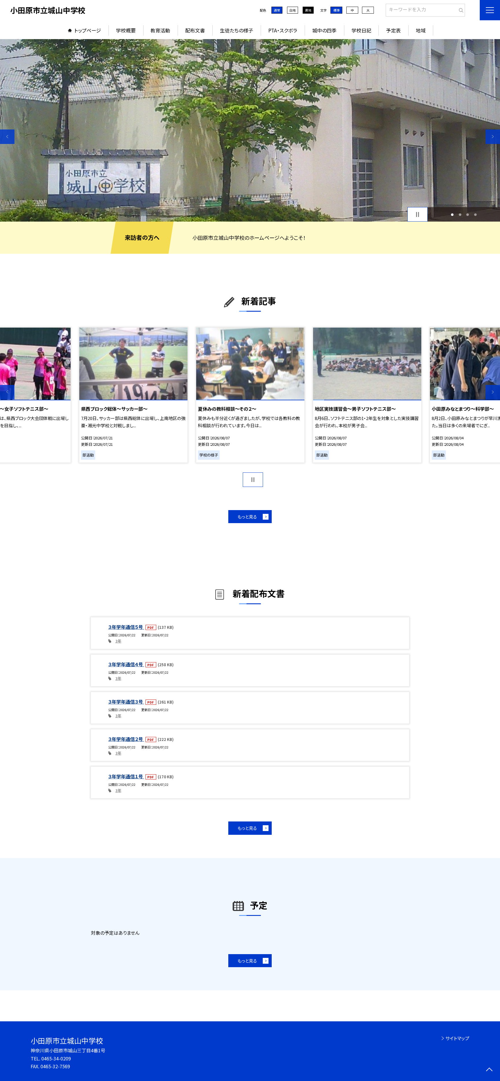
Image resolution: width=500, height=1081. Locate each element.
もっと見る (247, 517)
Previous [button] (7, 136)
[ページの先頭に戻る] (489, 1070)
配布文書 (195, 30)
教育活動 (160, 30)
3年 (118, 641)
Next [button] (493, 136)
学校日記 (361, 30)
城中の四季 (324, 30)
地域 (421, 30)
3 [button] (467, 214)
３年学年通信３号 (126, 701)
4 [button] (475, 214)
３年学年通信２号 (126, 738)
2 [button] (460, 214)
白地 (292, 10)
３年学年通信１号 (126, 776)
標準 (336, 10)
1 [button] (452, 214)
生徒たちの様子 (236, 30)
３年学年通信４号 (126, 664)
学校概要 (126, 30)
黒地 (308, 10)
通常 (277, 10)
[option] (250, 130)
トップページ (87, 30)
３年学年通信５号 (126, 626)
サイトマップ (457, 1038)
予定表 (393, 30)
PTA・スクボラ (282, 30)
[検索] (460, 9)
